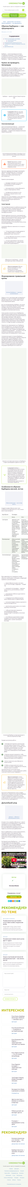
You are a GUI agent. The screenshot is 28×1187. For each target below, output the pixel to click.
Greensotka (16, 3)
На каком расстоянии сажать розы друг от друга (13, 939)
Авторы (14, 1179)
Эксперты (22, 1177)
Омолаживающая (12, 40)
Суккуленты (5, 15)
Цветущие (22, 15)
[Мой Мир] (19, 901)
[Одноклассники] (13, 901)
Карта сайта (7, 1173)
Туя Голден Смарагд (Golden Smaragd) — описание (18, 1079)
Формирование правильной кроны (13, 42)
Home (4, 21)
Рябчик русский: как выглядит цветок (18, 1111)
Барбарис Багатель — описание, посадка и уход (18, 1151)
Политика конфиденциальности (11, 1170)
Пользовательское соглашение (14, 1184)
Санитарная (10, 41)
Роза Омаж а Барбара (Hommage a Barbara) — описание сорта (18, 1017)
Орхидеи (16, 1177)
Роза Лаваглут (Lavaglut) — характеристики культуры (16, 1067)
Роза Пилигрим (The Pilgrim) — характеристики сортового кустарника (18, 1042)
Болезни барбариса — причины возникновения (14, 293)
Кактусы (9, 1179)
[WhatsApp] (17, 901)
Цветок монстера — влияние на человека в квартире (18, 1101)
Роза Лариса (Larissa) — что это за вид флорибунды (18, 1054)
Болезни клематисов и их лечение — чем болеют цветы (18, 1140)
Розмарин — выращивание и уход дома (18, 1122)
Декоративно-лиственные (14, 15)
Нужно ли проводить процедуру (12, 38)
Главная (11, 1168)
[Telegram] (15, 901)
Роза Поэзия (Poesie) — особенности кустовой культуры (18, 1029)
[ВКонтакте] (11, 901)
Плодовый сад (15, 1093)
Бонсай (22, 1170)
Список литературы (8, 1177)
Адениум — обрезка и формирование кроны (14, 817)
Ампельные (8, 1175)
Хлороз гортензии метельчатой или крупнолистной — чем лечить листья (13, 958)
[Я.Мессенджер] (9, 901)
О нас (14, 1175)
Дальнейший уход (9, 46)
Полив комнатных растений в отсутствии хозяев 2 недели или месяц (13, 922)
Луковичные (19, 1175)
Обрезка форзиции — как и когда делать (14, 503)
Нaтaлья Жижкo (14, 885)
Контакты (21, 1173)
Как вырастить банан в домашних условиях (18, 1090)
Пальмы (19, 1179)
